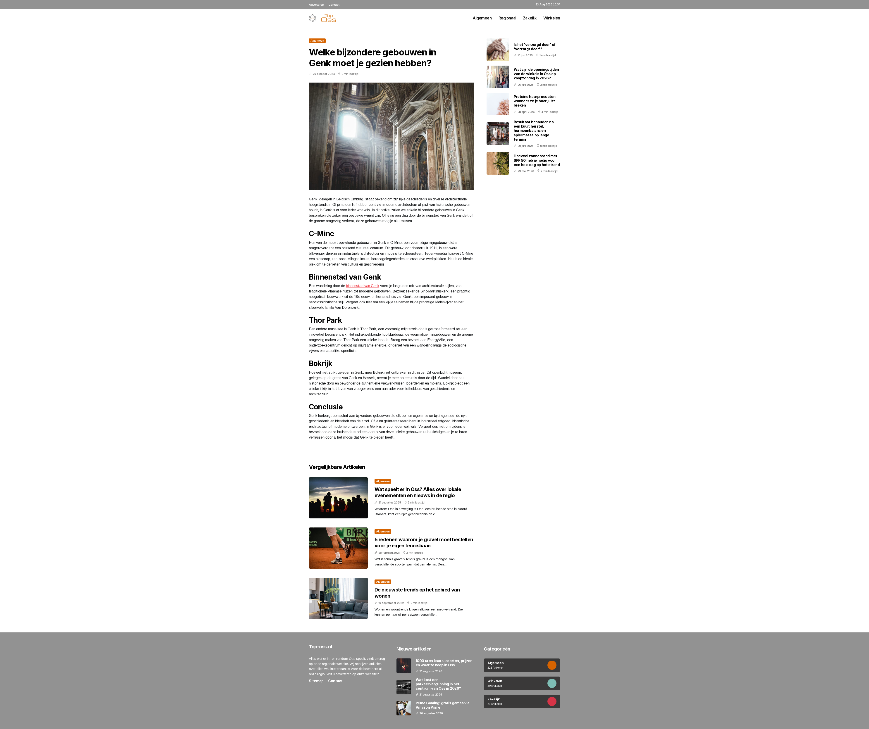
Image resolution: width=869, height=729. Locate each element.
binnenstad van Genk (362, 286)
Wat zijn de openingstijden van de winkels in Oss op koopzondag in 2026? (536, 73)
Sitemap (316, 681)
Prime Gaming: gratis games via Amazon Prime (443, 705)
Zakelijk (530, 18)
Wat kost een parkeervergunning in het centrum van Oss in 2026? (438, 684)
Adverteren (316, 4)
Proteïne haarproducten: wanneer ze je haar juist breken (535, 100)
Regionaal (507, 18)
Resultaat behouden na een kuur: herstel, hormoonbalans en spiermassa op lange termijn (534, 131)
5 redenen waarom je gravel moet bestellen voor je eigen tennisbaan (424, 542)
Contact (334, 4)
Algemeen (482, 18)
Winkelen (551, 18)
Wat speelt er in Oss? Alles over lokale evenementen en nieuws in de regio (418, 492)
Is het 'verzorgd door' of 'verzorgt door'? (535, 46)
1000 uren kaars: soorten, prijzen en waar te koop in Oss (444, 663)
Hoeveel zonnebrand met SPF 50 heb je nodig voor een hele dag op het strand (537, 160)
